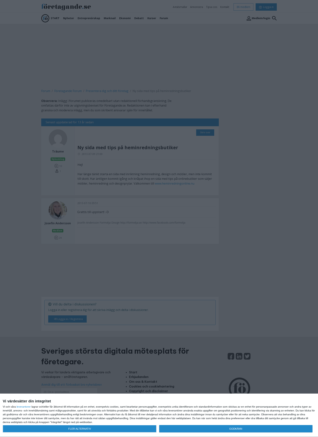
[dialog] (159, 415)
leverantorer (24, 406)
